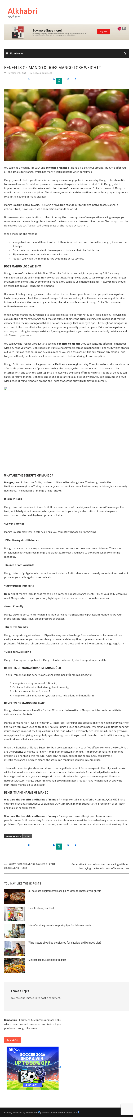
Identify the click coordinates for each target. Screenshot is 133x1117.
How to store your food (41, 908)
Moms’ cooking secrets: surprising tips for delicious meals (59, 925)
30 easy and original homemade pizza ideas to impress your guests (64, 891)
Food (27, 836)
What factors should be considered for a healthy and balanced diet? (64, 942)
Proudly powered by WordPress (20, 1112)
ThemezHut (71, 1112)
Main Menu (16, 53)
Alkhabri (22, 11)
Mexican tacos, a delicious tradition (47, 959)
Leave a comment (42, 72)
